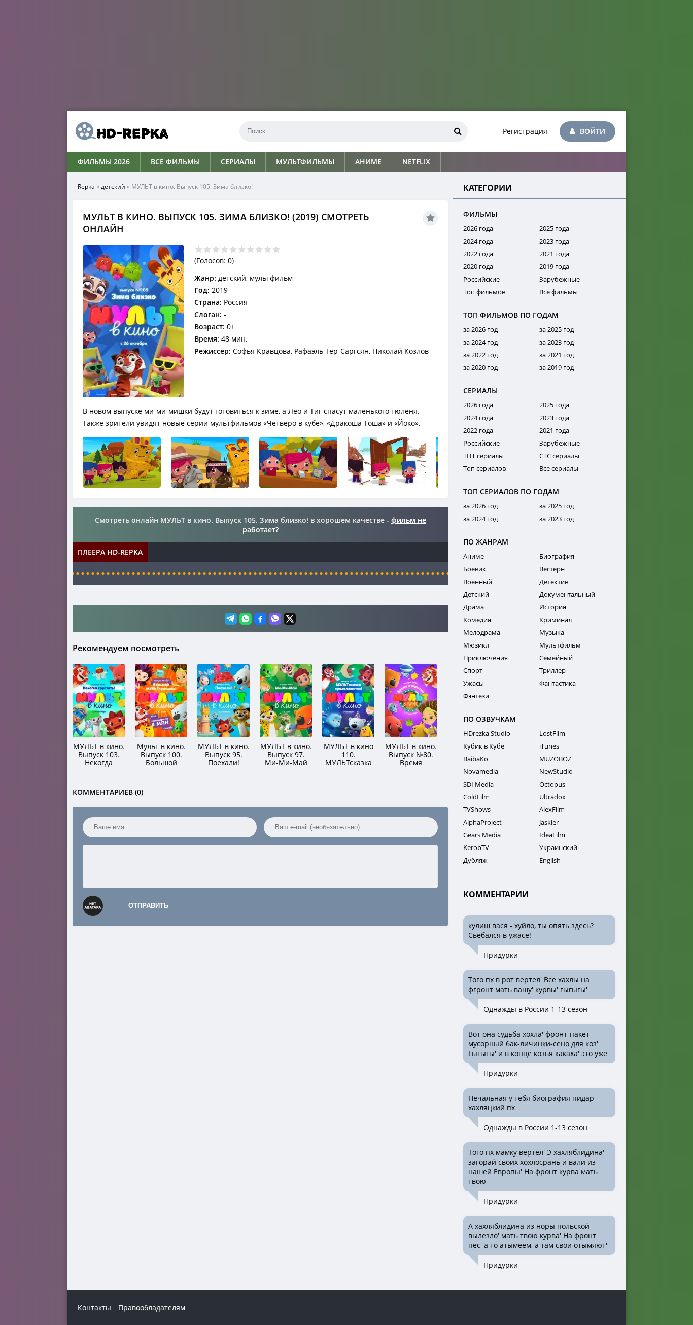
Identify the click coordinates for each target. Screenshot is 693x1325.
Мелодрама (481, 632)
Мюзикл (476, 645)
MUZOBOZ (555, 758)
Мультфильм (560, 645)
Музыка (551, 632)
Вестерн (552, 568)
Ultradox (552, 796)
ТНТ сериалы (483, 455)
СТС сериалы (559, 455)
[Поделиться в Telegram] (231, 619)
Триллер (552, 670)
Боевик (474, 568)
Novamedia (480, 771)
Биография (556, 556)
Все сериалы (558, 468)
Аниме (368, 161)
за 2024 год (480, 342)
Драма (473, 606)
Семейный (556, 657)
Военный (477, 581)
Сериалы (238, 161)
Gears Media (482, 834)
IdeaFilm (552, 834)
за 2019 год (556, 367)
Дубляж (475, 860)
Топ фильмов (484, 291)
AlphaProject (482, 822)
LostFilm (552, 733)
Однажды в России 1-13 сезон (535, 1009)
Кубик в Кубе (483, 746)
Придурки (500, 955)
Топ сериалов (484, 468)
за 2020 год (480, 367)
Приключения (485, 657)
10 (276, 249)
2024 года (478, 241)
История (552, 606)
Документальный (567, 594)
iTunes (549, 746)
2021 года (554, 253)
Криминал (555, 619)
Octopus (552, 784)
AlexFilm (552, 809)
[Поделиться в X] (290, 619)
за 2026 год (480, 329)
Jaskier (549, 822)
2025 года (554, 228)
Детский (476, 594)
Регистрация (525, 131)
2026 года (478, 228)
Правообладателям (151, 1307)
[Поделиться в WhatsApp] (245, 619)
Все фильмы (175, 161)
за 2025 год (556, 329)
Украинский (558, 847)
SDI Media (478, 784)
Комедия (477, 619)
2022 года (478, 253)
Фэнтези (476, 695)
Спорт (472, 670)
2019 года (554, 266)
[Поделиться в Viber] (275, 619)
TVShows (477, 809)
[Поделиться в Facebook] (260, 619)
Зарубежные (559, 279)
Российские (481, 279)
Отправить (148, 905)
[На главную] (118, 131)
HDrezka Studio (486, 733)
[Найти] (457, 131)
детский (113, 186)
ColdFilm (476, 796)
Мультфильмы (305, 161)
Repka (86, 186)
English (550, 860)
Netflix (416, 161)
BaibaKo (475, 758)
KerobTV (476, 847)
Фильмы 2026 (104, 161)
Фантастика (557, 683)
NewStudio (556, 771)
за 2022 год (480, 354)
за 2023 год (556, 342)
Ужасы (473, 683)
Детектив (553, 581)
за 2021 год (556, 354)
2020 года (478, 266)
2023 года (554, 241)
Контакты (94, 1307)
